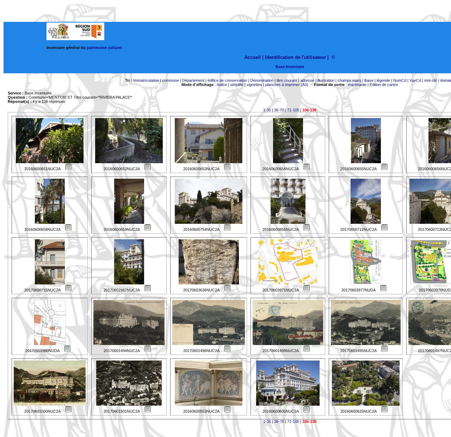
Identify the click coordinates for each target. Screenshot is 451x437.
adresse (307, 80)
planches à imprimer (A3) (286, 84)
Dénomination (261, 80)
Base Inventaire (290, 66)
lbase (368, 80)
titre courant (287, 80)
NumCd (399, 80)
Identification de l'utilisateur (295, 57)
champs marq (349, 80)
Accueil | (254, 57)
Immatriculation (146, 80)
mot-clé (430, 80)
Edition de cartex (384, 84)
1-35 (267, 110)
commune (170, 80)
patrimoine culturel (104, 47)
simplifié (236, 84)
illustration (325, 80)
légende (383, 80)
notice (222, 84)
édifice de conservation (227, 80)
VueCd (415, 80)
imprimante (357, 84)
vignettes (254, 84)
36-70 (279, 110)
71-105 (293, 110)
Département (193, 80)
